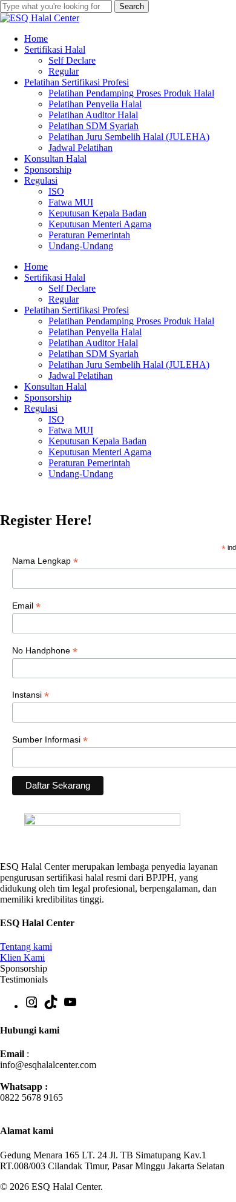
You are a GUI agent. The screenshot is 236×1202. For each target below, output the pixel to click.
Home (36, 266)
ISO (56, 419)
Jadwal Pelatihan (80, 375)
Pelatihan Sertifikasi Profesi (76, 310)
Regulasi (40, 408)
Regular (63, 299)
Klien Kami (22, 957)
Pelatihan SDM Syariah (93, 354)
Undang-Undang (80, 474)
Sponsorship (47, 397)
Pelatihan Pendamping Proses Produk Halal (131, 321)
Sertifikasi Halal (54, 277)
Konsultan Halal (55, 386)
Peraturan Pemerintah (89, 463)
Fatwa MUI (70, 430)
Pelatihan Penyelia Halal (95, 332)
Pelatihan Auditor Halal (93, 343)
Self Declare (72, 288)
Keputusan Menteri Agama (99, 452)
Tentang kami (26, 946)
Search (131, 6)
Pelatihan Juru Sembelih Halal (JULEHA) (128, 364)
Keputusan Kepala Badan (97, 441)
